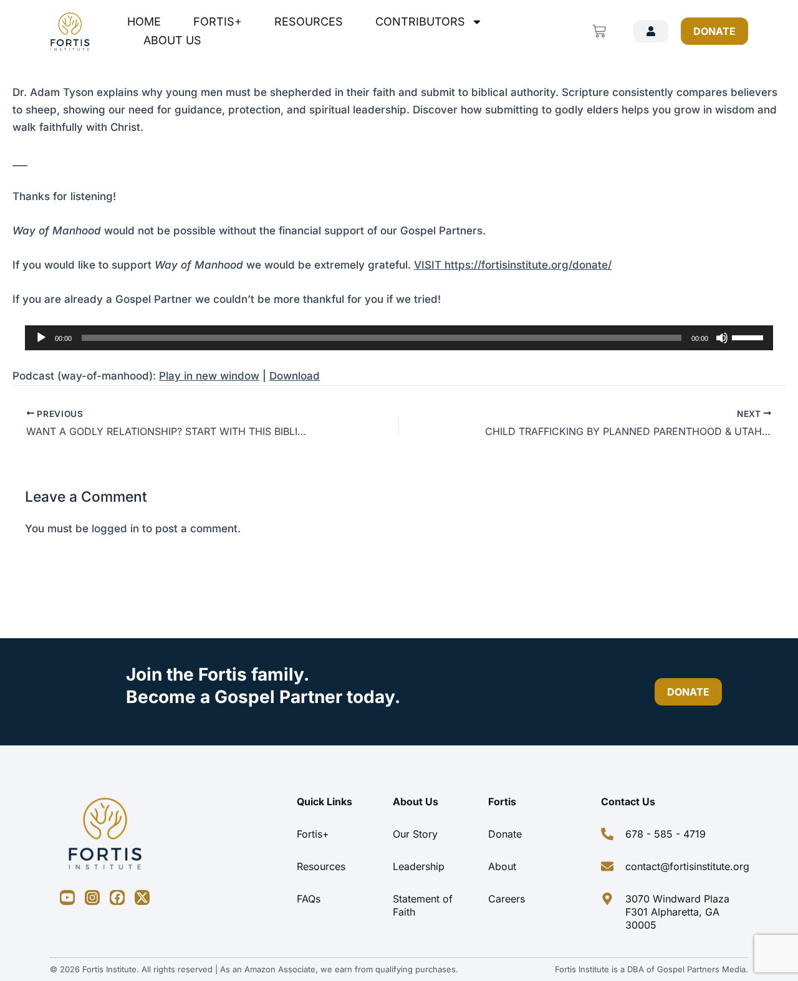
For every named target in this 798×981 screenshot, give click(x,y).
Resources (308, 21)
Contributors (420, 21)
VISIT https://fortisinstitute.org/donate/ (513, 265)
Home (144, 21)
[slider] (749, 336)
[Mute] (722, 338)
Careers (506, 898)
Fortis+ (217, 21)
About (502, 866)
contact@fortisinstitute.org (687, 866)
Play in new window (209, 376)
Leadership (419, 866)
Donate (505, 834)
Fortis (502, 801)
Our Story (415, 834)
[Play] (41, 338)
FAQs (308, 898)
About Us (172, 40)
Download (294, 376)
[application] (399, 337)
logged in (115, 528)
